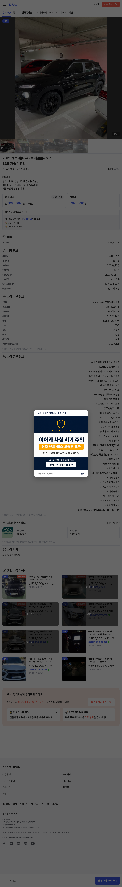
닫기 (83, 473)
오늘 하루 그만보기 (45, 473)
